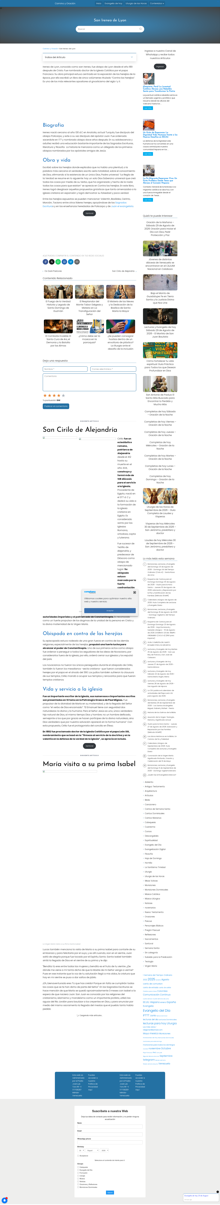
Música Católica (152, 894)
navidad (145, 1049)
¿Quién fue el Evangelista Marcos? (162, 775)
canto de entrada (150, 987)
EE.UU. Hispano (151, 1002)
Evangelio (148, 1006)
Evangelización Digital (155, 849)
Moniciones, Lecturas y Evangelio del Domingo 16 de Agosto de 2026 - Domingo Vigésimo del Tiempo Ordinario (162, 613)
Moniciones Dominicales (156, 889)
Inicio (98, 3)
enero (163, 1002)
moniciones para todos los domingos (159, 1045)
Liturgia (148, 871)
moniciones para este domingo (152, 1041)
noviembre (154, 1048)
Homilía (148, 862)
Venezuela (164, 1063)
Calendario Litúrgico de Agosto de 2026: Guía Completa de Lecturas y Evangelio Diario (162, 602)
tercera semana (160, 1060)
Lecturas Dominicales (168, 1019)
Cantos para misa (150, 991)
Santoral (89, 213)
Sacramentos (151, 939)
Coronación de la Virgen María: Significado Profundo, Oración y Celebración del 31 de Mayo (161, 758)
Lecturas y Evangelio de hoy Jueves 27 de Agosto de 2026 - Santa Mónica (161, 664)
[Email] (77, 262)
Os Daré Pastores (53, 271)
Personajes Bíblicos (154, 925)
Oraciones (150, 916)
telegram (149, 1060)
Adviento (149, 782)
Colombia (162, 991)
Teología (149, 961)
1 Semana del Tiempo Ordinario (157, 975)
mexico (154, 1033)
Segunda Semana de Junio (151, 1056)
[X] (52, 262)
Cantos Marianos (153, 818)
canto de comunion (152, 983)
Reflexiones (150, 934)
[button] (134, 592)
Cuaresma (150, 826)
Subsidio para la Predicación (158, 957)
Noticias (148, 903)
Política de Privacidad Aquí (93, 1087)
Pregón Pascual (152, 930)
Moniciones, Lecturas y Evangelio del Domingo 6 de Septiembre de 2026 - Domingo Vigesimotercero (162, 768)
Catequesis (150, 822)
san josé (159, 1052)
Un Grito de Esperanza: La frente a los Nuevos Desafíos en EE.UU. (160, 135)
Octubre (166, 1048)
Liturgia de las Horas (136, 3)
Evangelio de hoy (113, 3)
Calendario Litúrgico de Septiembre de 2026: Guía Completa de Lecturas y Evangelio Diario (162, 747)
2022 (145, 979)
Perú (154, 1052)
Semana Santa (152, 948)
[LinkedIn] (64, 262)
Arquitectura (151, 791)
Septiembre (166, 1055)
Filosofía (149, 854)
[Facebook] (45, 262)
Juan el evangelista (122, 206)
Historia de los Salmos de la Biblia (162, 712)
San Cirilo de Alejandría (123, 271)
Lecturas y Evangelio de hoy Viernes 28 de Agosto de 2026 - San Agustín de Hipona (161, 683)
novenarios (150, 907)
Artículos (149, 795)
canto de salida (165, 987)
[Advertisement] (89, 102)
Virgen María (151, 966)
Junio (153, 1015)
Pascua (148, 921)
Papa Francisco (147, 1052)
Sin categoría (151, 952)
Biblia (147, 800)
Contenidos (156, 3)
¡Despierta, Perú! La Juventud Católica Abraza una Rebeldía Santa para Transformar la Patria (159, 89)
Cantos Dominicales (154, 813)
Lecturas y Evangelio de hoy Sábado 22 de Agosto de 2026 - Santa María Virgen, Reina (161, 674)
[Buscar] (139, 28)
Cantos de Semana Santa (157, 809)
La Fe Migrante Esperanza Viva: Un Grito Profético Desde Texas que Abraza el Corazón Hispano (160, 180)
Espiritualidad (151, 840)
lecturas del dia (150, 1019)
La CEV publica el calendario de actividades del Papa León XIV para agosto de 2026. (161, 693)
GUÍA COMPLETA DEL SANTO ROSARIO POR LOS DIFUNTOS (159, 643)
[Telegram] (70, 262)
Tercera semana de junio (150, 1064)
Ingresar (160, 66)
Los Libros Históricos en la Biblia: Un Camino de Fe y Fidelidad (162, 737)
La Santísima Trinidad (155, 867)
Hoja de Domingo (153, 858)
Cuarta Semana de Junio (161, 999)
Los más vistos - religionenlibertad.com (152, 1028)
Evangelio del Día (153, 844)
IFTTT (146, 1015)
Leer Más (148, 108)
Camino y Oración (65, 3)
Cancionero (150, 804)
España (171, 1002)
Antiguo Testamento (155, 786)
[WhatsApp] (58, 262)
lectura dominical (162, 1016)
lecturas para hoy (154, 1023)
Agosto (165, 979)
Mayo (146, 1033)
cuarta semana (147, 999)
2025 (151, 979)
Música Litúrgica (152, 898)
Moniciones (150, 885)
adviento (158, 980)
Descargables (151, 836)
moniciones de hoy (150, 1038)
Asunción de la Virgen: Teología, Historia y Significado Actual (161, 718)
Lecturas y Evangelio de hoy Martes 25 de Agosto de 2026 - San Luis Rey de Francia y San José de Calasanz (162, 653)
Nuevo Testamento (154, 912)
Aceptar (110, 610)
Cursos (148, 831)
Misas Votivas (151, 880)
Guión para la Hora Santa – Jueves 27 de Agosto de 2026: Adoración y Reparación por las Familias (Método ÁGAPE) (162, 728)
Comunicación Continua (156, 994)
